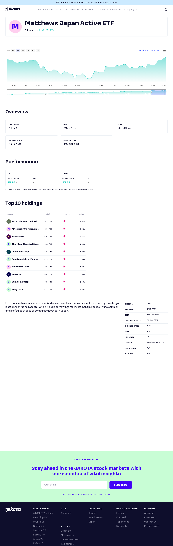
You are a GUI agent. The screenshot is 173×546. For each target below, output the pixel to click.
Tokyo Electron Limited (24, 221)
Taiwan (92, 513)
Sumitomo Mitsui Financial (25, 259)
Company (129, 10)
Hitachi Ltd (18, 237)
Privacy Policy (103, 494)
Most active (67, 535)
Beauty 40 (39, 535)
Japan (92, 522)
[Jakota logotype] (12, 11)
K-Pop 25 (38, 543)
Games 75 (38, 526)
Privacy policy (152, 526)
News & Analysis (109, 10)
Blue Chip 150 (40, 517)
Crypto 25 (38, 522)
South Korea (95, 517)
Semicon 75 (39, 530)
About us (149, 513)
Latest (120, 513)
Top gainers (67, 544)
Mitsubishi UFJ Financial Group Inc (25, 229)
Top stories (122, 522)
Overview (66, 531)
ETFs (73, 10)
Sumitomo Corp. (20, 282)
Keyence (16, 274)
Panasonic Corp (20, 252)
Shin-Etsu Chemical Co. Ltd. (25, 244)
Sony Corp (17, 289)
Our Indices (43, 10)
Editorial (121, 517)
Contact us (150, 522)
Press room (150, 517)
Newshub (121, 526)
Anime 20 (38, 539)
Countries (88, 10)
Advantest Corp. (21, 267)
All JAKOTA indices (43, 513)
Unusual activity (70, 540)
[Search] (166, 9)
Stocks (60, 10)
